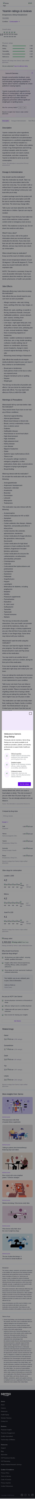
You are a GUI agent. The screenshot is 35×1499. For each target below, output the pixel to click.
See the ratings (24, 784)
